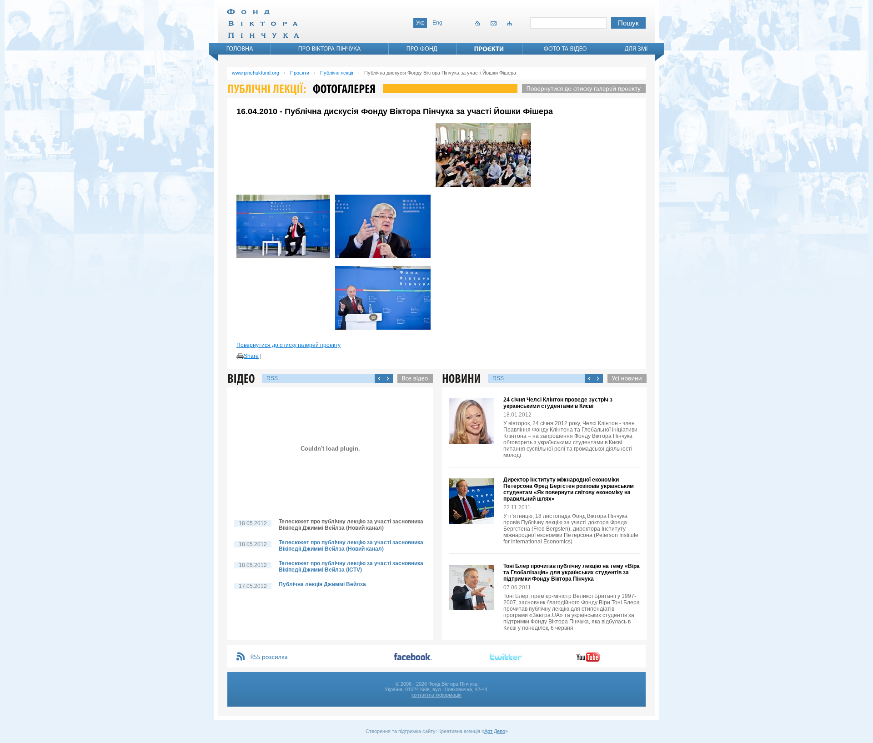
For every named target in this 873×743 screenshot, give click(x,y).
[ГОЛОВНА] (240, 48)
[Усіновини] (625, 378)
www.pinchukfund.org (255, 72)
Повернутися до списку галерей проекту (288, 345)
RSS (272, 378)
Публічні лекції (336, 72)
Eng (437, 23)
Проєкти (299, 72)
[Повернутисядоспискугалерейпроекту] (581, 88)
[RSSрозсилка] (269, 657)
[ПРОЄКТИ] (489, 48)
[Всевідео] (413, 378)
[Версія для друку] (240, 356)
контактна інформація (436, 695)
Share (251, 356)
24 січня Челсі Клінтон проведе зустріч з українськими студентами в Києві (557, 403)
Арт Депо (494, 731)
